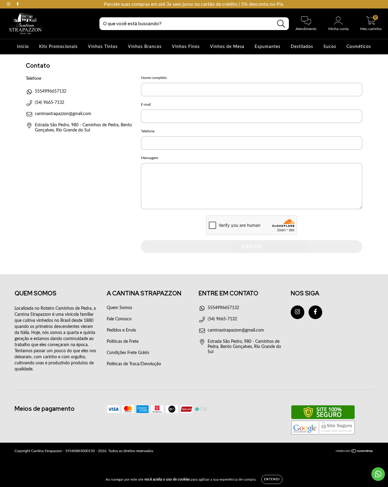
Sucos (329, 47)
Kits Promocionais (58, 47)
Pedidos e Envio (121, 330)
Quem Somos (119, 308)
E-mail (146, 104)
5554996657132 (50, 91)
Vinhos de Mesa (227, 47)
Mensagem (149, 158)
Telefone (148, 131)
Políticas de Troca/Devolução (134, 364)
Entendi (272, 479)
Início (23, 47)
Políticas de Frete (123, 341)
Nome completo (154, 78)
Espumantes (267, 47)
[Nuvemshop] (354, 451)
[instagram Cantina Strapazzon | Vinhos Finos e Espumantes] (9, 4)
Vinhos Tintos (103, 47)
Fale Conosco (119, 319)
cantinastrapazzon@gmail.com (63, 114)
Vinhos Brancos (145, 47)
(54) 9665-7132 (49, 102)
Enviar (251, 246)
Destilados (302, 47)
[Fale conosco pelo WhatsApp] (378, 474)
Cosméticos (358, 47)
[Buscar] (281, 24)
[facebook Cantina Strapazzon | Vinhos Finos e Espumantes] (18, 4)
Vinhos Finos (186, 47)
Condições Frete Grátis (128, 353)
